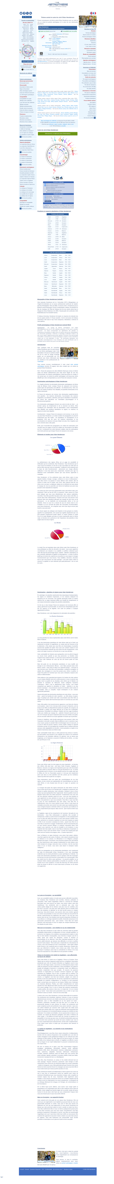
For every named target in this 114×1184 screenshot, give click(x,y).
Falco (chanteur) (64, 114)
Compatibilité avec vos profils (70, 31)
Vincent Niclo (40, 115)
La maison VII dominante (26, 162)
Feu (56, 44)
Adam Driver (92, 108)
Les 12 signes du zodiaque (26, 132)
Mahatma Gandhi (64, 100)
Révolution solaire (24, 118)
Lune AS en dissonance (25, 148)
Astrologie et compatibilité (26, 202)
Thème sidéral (56, 196)
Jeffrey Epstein (54, 101)
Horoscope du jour (24, 83)
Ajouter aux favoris (44, 31)
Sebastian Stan (92, 112)
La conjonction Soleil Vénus (26, 150)
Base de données (91, 71)
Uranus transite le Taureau (26, 182)
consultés (63, 126)
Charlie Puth (40, 107)
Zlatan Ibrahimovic (48, 94)
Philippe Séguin (48, 115)
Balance (65, 41)
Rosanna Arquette (54, 114)
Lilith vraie (48, 199)
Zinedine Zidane (92, 104)
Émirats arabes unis (69, 107)
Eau (53, 44)
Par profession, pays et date (89, 82)
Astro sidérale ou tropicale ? (27, 130)
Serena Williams (68, 94)
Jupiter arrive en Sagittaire (26, 180)
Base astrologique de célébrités (48, 120)
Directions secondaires (25, 119)
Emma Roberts (58, 94)
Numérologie (48, 47)
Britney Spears (66, 105)
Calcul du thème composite (26, 110)
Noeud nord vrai (49, 197)
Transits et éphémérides (27, 20)
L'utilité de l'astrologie (25, 129)
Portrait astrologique (91, 32)
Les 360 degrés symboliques (27, 94)
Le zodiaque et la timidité (26, 190)
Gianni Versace (53, 107)
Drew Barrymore (53, 92)
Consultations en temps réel (89, 73)
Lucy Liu (46, 107)
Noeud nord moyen (58, 197)
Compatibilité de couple (25, 98)
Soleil (53, 42)
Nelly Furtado (74, 105)
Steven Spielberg (65, 112)
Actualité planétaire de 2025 (27, 173)
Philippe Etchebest (46, 108)
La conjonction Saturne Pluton (27, 178)
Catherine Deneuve (62, 92)
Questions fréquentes (35, 1169)
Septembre (93, 40)
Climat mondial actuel (25, 169)
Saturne (61, 42)
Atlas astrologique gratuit (26, 90)
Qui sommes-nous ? (58, 1169)
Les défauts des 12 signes (26, 195)
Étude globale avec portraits (89, 58)
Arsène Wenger (74, 112)
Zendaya (72, 100)
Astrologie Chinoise (46, 45)
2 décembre (59, 34)
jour (73, 124)
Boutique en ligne (68, 1169)
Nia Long (39, 114)
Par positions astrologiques (89, 81)
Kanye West (47, 100)
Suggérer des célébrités (90, 75)
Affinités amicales (24, 104)
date (69, 124)
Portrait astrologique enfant (89, 36)
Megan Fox (45, 92)
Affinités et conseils (24, 204)
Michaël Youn (60, 107)
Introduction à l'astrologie (26, 127)
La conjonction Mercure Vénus (27, 144)
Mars (57, 42)
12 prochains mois (91, 50)
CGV (43, 1169)
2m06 (66, 48)
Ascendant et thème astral (26, 87)
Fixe (59, 44)
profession (51, 124)
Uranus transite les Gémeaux (27, 171)
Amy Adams (93, 102)
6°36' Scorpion (56, 40)
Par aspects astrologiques (89, 79)
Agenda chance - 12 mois (89, 64)
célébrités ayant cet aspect (44, 95)
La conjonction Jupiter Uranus (27, 174)
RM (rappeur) (92, 106)
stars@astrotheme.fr (42, 61)
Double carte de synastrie (26, 108)
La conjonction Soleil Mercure (27, 146)
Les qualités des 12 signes (26, 193)
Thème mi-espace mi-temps (27, 112)
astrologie (40, 361)
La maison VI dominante (26, 160)
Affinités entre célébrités (26, 100)
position (60, 124)
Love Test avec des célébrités (27, 102)
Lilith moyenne (54, 199)
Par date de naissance (90, 84)
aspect (56, 124)
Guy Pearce (46, 114)
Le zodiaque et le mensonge (27, 192)
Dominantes (48, 42)
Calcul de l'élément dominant (27, 92)
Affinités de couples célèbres (27, 206)
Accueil (22, 1169)
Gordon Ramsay (92, 115)
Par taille (89, 88)
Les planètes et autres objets (27, 134)
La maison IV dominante (26, 156)
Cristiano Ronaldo (55, 100)
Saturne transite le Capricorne (27, 184)
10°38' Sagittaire (56, 38)
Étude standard (92, 56)
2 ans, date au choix (91, 46)
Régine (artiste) (74, 114)
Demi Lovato (92, 110)
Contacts (27, 1169)
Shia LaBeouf (71, 92)
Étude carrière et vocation (89, 34)
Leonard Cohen (92, 113)
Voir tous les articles (27, 136)
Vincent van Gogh (45, 101)
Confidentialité (48, 1169)
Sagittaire (59, 41)
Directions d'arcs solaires (26, 121)
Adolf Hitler (40, 100)
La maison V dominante (25, 158)
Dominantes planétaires (90, 96)
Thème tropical (49, 196)
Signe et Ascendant (24, 89)
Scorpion (54, 41)
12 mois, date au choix (90, 44)
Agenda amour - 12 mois (89, 62)
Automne (93, 42)
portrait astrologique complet (70, 1163)
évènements (53, 122)
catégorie (65, 124)
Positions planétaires (90, 98)
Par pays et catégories (90, 92)
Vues (50, 50)
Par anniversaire (87, 86)
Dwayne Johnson (63, 101)
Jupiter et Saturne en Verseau (27, 176)
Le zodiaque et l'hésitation (26, 188)
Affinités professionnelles (26, 106)
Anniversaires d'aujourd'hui (89, 94)
